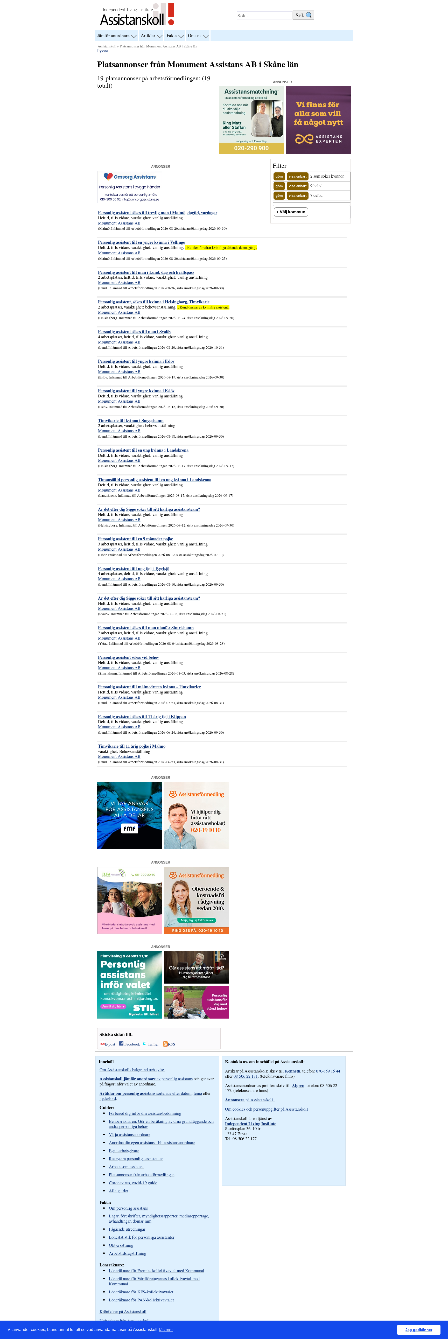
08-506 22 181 (246, 1076)
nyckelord (108, 1098)
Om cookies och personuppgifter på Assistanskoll (266, 1109)
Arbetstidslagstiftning (127, 1253)
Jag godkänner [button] (418, 1330)
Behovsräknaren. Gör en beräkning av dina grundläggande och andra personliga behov (161, 1123)
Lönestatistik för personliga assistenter (141, 1237)
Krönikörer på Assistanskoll (123, 1311)
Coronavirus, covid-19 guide (133, 1183)
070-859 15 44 (328, 1071)
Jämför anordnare (113, 35)
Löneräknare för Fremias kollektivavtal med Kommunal (156, 1270)
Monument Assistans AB (119, 223)
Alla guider (118, 1191)
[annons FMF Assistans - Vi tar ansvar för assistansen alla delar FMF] (129, 848)
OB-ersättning (121, 1245)
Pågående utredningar (127, 1229)
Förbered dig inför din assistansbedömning (145, 1113)
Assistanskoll (107, 46)
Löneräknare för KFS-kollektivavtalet (141, 1292)
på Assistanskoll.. (250, 1100)
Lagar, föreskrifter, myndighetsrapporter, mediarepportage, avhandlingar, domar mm (159, 1218)
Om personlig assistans (128, 1208)
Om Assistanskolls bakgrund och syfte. (132, 1069)
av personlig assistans (146, 1079)
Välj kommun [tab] (292, 211)
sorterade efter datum (146, 1093)
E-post (110, 1044)
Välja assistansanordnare (129, 1134)
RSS (171, 1044)
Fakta (172, 35)
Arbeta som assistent (126, 1166)
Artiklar (148, 35)
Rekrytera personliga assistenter (136, 1158)
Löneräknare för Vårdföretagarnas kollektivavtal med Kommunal (154, 1281)
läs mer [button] (166, 1330)
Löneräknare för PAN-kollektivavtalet (141, 1300)
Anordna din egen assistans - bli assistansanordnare (152, 1142)
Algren (298, 1085)
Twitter (153, 1044)
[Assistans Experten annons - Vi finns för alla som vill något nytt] (318, 152)
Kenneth (292, 1071)
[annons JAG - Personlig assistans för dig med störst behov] (196, 1017)
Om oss (194, 35)
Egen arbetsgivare (124, 1150)
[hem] (137, 26)
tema (198, 1093)
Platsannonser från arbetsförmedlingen (141, 1174)
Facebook (132, 1044)
